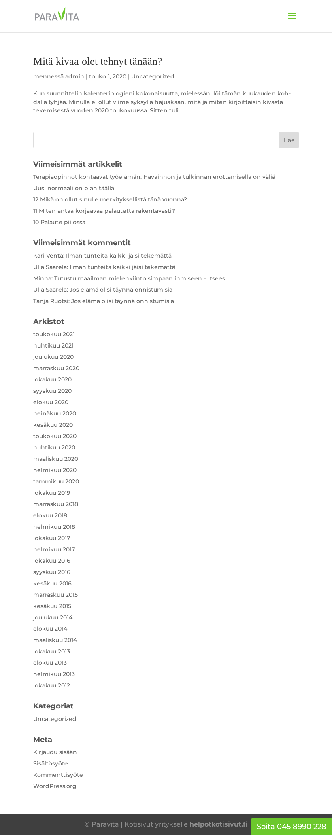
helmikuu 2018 (54, 526)
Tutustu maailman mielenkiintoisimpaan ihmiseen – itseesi (140, 278)
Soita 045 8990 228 (291, 826)
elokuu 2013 (50, 662)
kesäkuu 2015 (52, 606)
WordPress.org (55, 786)
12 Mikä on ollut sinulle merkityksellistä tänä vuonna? (110, 199)
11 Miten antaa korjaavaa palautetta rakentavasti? (104, 210)
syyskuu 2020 (52, 390)
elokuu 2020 (50, 402)
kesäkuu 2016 (52, 583)
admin (74, 76)
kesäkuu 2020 (53, 424)
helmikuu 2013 (54, 674)
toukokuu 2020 (55, 436)
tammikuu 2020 (56, 481)
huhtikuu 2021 (53, 345)
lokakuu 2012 (51, 685)
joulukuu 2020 (53, 356)
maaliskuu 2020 (55, 458)
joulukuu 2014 (52, 617)
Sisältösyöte (50, 763)
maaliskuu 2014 (55, 640)
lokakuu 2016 (51, 560)
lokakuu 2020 (52, 379)
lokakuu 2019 (51, 492)
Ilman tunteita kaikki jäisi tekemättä (119, 255)
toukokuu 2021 (54, 334)
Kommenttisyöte (58, 774)
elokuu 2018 (50, 515)
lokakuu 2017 (51, 538)
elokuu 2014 (50, 628)
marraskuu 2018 (55, 504)
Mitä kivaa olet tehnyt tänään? (97, 61)
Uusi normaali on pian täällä (73, 188)
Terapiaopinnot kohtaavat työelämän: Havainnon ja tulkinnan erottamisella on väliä (154, 176)
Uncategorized (153, 76)
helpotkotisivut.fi (218, 824)
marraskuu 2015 (55, 594)
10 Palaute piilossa (59, 222)
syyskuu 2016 (51, 572)
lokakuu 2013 (51, 651)
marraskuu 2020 (56, 368)
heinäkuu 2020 (54, 413)
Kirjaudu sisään (55, 752)
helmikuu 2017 (54, 549)
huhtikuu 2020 (54, 447)
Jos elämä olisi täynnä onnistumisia (121, 289)
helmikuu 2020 (55, 470)
